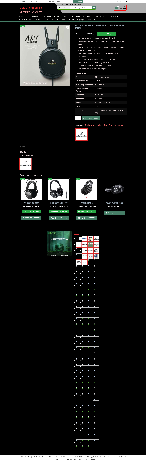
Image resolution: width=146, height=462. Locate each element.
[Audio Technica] (81, 134)
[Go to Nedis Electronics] (85, 366)
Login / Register (78, 1)
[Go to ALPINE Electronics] (85, 238)
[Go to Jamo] (85, 314)
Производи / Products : (29, 16)
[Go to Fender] (79, 285)
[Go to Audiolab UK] (79, 244)
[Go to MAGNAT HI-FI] (90, 343)
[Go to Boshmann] (96, 250)
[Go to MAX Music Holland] (79, 349)
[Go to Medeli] (96, 355)
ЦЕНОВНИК (50, 19)
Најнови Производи (72, 16)
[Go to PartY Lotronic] (79, 378)
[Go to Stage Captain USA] (79, 419)
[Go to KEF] (96, 320)
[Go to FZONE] (96, 285)
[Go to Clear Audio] (96, 256)
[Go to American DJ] (90, 238)
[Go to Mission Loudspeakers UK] (79, 360)
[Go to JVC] (79, 320)
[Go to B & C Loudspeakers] (96, 244)
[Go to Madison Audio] (79, 343)
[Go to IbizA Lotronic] (85, 308)
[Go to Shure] (79, 413)
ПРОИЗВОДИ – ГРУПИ (25, 1)
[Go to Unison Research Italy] (90, 430)
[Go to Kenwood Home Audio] (79, 326)
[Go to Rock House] (96, 390)
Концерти (91, 19)
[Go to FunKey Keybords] (90, 285)
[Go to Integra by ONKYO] (96, 308)
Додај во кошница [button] (32, 217)
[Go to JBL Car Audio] (96, 314)
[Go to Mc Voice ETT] (90, 349)
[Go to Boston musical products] (79, 256)
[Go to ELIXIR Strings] (96, 273)
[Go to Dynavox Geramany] (90, 273)
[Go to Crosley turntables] (85, 262)
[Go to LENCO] (79, 337)
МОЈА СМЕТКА (51, 1)
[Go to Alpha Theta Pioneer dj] (79, 238)
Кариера (80, 19)
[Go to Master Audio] (96, 343)
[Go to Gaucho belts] (90, 291)
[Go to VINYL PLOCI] (96, 436)
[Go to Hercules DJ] (96, 302)
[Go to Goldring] (96, 291)
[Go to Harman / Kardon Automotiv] (96, 297)
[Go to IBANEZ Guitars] (79, 308)
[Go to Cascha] (85, 256)
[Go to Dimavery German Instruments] (79, 267)
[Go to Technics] (96, 424)
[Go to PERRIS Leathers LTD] (85, 378)
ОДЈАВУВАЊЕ (43, 1)
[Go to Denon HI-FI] (96, 262)
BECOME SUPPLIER (66, 19)
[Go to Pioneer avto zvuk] (90, 378)
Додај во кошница (90, 118)
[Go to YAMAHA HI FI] (85, 448)
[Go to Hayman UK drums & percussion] (85, 302)
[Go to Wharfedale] (90, 442)
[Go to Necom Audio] (79, 366)
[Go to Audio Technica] (96, 238)
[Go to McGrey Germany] (96, 349)
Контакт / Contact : (91, 16)
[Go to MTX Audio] (96, 360)
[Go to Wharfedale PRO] (96, 442)
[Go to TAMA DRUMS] (85, 424)
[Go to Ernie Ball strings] (85, 279)
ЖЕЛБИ (58, 1)
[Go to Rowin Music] (96, 401)
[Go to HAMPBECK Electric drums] (90, 297)
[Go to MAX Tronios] (85, 349)
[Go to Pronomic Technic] (90, 384)
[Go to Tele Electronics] (79, 430)
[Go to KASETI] (90, 320)
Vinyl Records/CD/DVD (51, 16)
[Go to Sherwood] (96, 407)
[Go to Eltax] (79, 279)
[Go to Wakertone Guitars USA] (85, 442)
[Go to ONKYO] (85, 372)
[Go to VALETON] (96, 430)
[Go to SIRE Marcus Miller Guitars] (90, 413)
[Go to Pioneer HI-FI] (79, 384)
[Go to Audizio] (85, 244)
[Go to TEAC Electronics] (90, 424)
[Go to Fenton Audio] (85, 285)
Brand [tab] (23, 146)
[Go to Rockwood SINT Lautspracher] (90, 395)
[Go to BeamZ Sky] (79, 250)
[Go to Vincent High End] (90, 436)
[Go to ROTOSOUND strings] (96, 395)
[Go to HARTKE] (79, 302)
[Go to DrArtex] (90, 267)
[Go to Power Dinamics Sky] (85, 384)
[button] (67, 27)
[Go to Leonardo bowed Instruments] (85, 337)
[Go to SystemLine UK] (90, 419)
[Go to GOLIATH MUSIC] (79, 297)
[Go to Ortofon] (90, 372)
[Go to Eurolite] (90, 279)
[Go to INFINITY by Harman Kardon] (90, 308)
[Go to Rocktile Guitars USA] (85, 395)
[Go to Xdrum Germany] (79, 448)
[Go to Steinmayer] (85, 419)
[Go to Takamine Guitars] (79, 424)
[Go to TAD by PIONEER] (96, 419)
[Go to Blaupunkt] (90, 250)
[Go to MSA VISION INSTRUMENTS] (90, 360)
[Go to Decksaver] (90, 262)
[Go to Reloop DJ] (90, 390)
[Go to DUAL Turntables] (79, 273)
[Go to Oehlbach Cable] (96, 366)
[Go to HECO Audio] (90, 302)
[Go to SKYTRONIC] (96, 413)
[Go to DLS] (85, 267)
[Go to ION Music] (79, 314)
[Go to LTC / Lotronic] (90, 337)
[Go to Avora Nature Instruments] (90, 244)
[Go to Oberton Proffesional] (90, 366)
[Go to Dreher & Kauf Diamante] (96, 267)
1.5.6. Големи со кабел (92, 125)
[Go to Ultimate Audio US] (85, 430)
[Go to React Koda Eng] (85, 390)
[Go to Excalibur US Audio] (96, 279)
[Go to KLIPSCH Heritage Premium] (90, 326)
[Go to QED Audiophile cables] (79, 390)
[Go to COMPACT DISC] (79, 262)
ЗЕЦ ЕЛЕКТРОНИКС (112, 16)
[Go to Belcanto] (85, 250)
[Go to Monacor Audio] (85, 360)
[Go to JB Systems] (90, 314)
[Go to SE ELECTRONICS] (90, 407)
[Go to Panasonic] (96, 372)
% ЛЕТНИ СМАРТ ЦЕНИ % (30, 19)
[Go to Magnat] (85, 343)
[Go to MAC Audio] (96, 337)
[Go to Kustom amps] (96, 331)
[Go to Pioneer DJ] (96, 378)
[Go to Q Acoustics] (96, 384)
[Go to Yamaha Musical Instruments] (90, 448)
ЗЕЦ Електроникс (31, 7)
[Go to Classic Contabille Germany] (90, 256)
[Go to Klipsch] (85, 326)
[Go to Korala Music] (96, 326)
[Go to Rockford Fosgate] (79, 395)
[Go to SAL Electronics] (79, 407)
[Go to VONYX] (79, 442)
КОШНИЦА (36, 1)
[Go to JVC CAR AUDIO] (85, 320)
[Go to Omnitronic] (79, 372)
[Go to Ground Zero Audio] (85, 297)
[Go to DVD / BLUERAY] (85, 273)
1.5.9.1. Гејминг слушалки (112, 125)
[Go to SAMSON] (85, 407)
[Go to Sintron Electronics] (85, 413)
